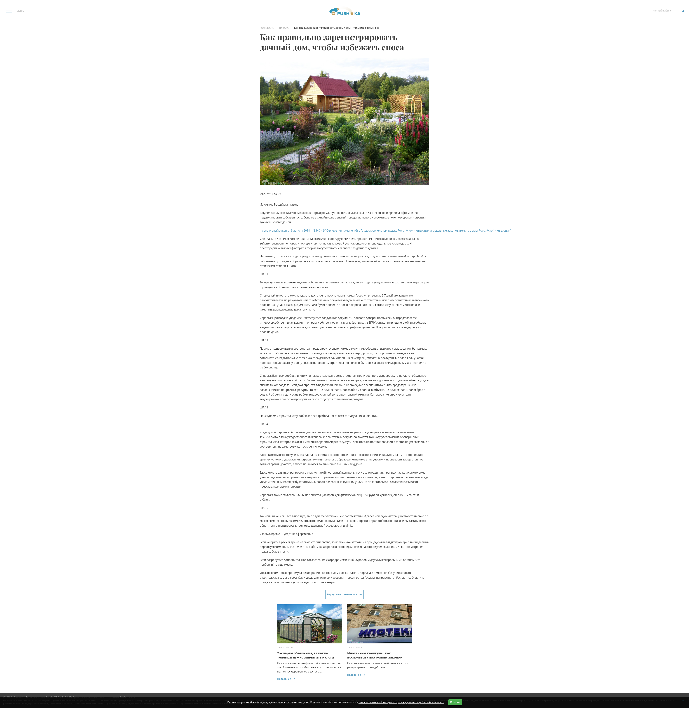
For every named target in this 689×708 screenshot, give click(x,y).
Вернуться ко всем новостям (344, 594)
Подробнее (284, 679)
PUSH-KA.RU (267, 28)
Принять (455, 702)
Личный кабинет (663, 10)
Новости (284, 28)
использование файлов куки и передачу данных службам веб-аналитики (401, 702)
